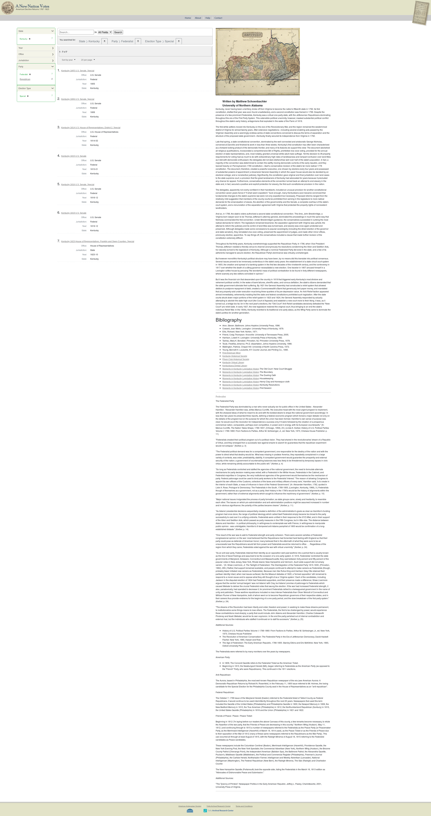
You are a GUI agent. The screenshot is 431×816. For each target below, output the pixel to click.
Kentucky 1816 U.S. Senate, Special (77, 184)
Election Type (25, 88)
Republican (25, 79)
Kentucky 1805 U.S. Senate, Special (77, 71)
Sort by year (67, 60)
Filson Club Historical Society (235, 359)
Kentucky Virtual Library (233, 362)
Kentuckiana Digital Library (234, 366)
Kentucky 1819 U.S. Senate (73, 213)
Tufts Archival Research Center (218, 806)
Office (21, 54)
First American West (231, 353)
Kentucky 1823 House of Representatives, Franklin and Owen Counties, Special (97, 241)
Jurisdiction (24, 60)
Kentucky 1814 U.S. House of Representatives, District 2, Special (90, 127)
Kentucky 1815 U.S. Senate (73, 156)
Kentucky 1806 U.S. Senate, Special (77, 99)
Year (21, 47)
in (96, 32)
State (21, 30)
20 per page (86, 60)
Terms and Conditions (244, 806)
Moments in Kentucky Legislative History (240, 369)
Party (21, 66)
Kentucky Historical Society (234, 356)
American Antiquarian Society (189, 806)
